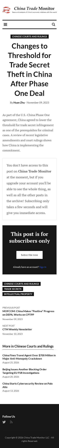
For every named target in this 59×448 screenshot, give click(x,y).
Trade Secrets (12, 288)
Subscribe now (29, 254)
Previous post (11, 307)
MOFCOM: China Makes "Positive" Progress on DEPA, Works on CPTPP (28, 312)
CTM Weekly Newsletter (17, 329)
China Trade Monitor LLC (36, 437)
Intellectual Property (18, 294)
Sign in (42, 266)
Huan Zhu (19, 102)
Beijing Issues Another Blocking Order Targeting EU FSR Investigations (24, 371)
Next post (8, 325)
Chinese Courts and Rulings (29, 36)
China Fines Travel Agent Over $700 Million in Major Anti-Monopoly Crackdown (29, 357)
